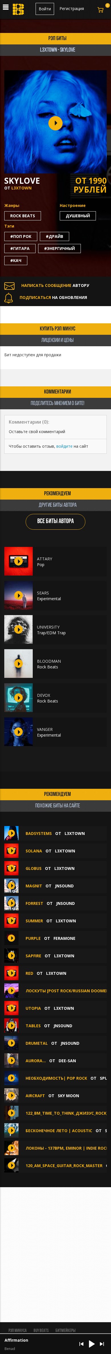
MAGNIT (34, 886)
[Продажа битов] (19, 11)
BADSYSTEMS (39, 833)
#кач (15, 260)
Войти (45, 8)
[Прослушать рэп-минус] (18, 561)
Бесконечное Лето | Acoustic (59, 1130)
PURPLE (33, 938)
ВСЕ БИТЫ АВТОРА (55, 521)
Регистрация (71, 8)
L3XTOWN (21, 188)
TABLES (33, 1025)
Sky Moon (68, 1095)
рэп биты (57, 39)
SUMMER (34, 920)
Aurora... (36, 1060)
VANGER (45, 729)
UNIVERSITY (48, 627)
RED (29, 973)
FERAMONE (64, 938)
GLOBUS (34, 868)
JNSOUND (64, 886)
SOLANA (34, 851)
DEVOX (43, 695)
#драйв (54, 236)
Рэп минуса (18, 1330)
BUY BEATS (41, 1330)
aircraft (35, 1095)
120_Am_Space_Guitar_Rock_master (64, 1165)
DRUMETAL (37, 1043)
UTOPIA (33, 1008)
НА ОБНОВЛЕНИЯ (53, 297)
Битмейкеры (65, 1330)
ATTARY (44, 558)
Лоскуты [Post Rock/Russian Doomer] (68, 990)
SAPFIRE (33, 955)
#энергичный (59, 248)
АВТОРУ (55, 285)
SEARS (43, 593)
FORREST (34, 903)
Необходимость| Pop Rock (56, 1078)
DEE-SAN (67, 1060)
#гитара (20, 248)
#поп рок (20, 236)
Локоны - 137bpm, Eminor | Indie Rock (67, 1148)
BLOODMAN (49, 661)
